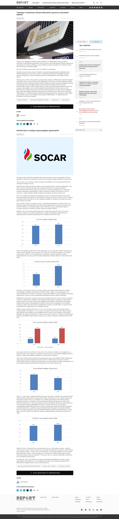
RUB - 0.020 (82, 41)
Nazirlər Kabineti (22, 99)
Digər (81, 7)
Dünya (98, 497)
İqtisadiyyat (78, 499)
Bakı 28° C (97, 41)
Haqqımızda (43, 497)
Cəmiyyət (88, 497)
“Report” (37, 69)
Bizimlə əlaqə (55, 497)
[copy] (37, 124)
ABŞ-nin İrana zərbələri (78, 2)
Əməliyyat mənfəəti (64, 466)
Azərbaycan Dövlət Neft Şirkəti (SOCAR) (29, 466)
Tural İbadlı (23, 115)
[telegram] (94, 7)
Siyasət (77, 497)
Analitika (99, 499)
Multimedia (99, 501)
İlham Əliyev (36, 2)
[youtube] (101, 7)
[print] (34, 124)
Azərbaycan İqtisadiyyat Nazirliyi (39, 99)
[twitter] (97, 7)
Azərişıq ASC (55, 99)
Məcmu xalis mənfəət (49, 466)
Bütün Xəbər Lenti (80, 130)
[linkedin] (99, 7)
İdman (87, 499)
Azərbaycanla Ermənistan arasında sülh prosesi (55, 2)
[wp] (21, 124)
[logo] (22, 2)
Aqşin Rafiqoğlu (24, 481)
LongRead (77, 501)
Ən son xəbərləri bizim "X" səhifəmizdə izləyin (46, 106)
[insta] (92, 7)
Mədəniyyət (89, 501)
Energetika (20, 18)
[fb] (90, 7)
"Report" (19, 182)
